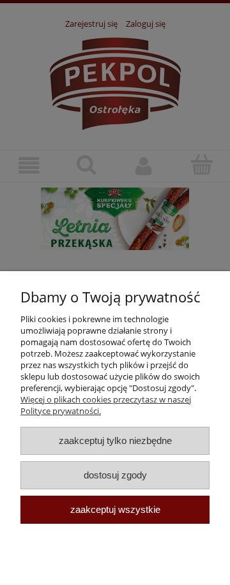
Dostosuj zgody (115, 475)
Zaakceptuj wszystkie (115, 509)
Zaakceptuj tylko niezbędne (115, 440)
